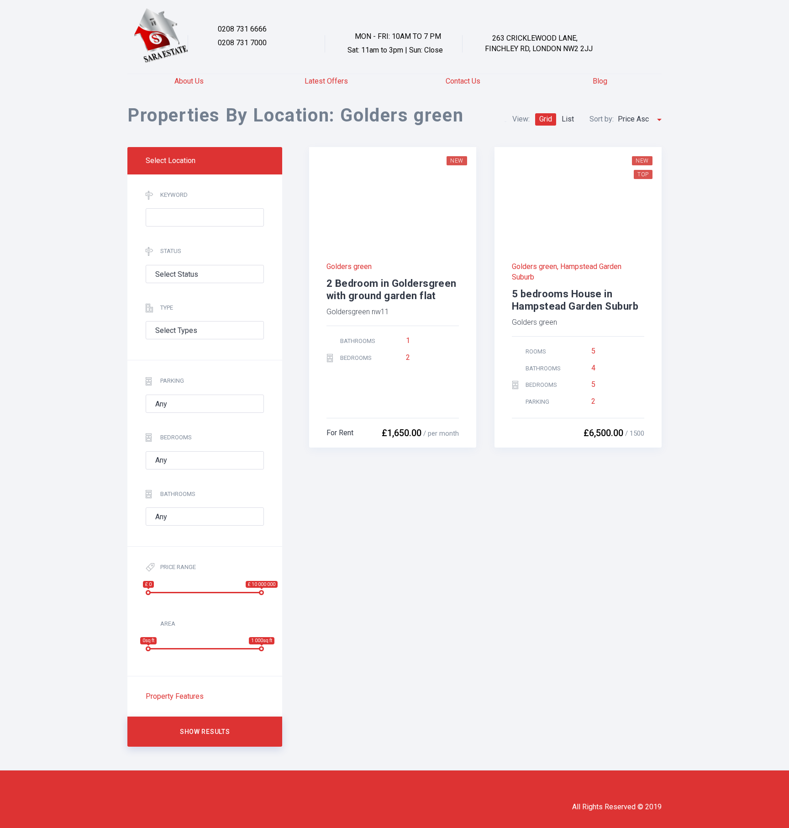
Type (166, 307)
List (568, 119)
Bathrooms (177, 493)
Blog (600, 81)
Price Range (178, 567)
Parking (172, 380)
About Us (189, 81)
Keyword (174, 194)
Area (167, 623)
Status (170, 251)
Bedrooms (176, 437)
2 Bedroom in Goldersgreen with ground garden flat (391, 289)
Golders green (349, 266)
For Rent (339, 432)
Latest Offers (326, 81)
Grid (545, 119)
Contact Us (463, 81)
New (456, 161)
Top (643, 174)
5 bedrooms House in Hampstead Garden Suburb (575, 299)
